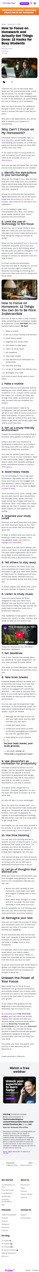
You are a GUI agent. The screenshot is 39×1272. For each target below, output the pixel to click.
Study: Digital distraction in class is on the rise (16, 1152)
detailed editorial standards (12, 1148)
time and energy (8, 486)
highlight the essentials (11, 542)
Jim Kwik (4, 53)
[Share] (11, 82)
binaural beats (23, 603)
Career (4, 24)
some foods (19, 493)
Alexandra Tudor (7, 48)
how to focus (29, 243)
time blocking (18, 839)
